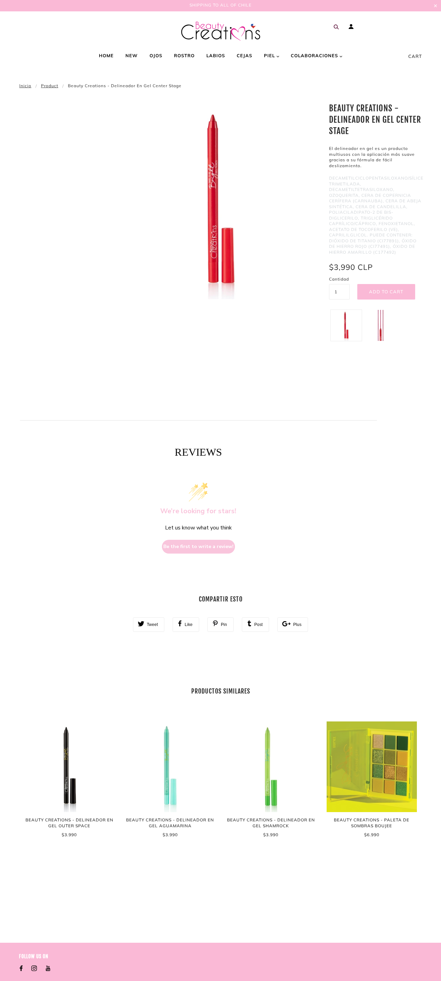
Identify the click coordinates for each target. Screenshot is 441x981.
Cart (415, 56)
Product (49, 85)
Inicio (25, 85)
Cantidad (339, 279)
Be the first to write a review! (198, 546)
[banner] (220, 31)
